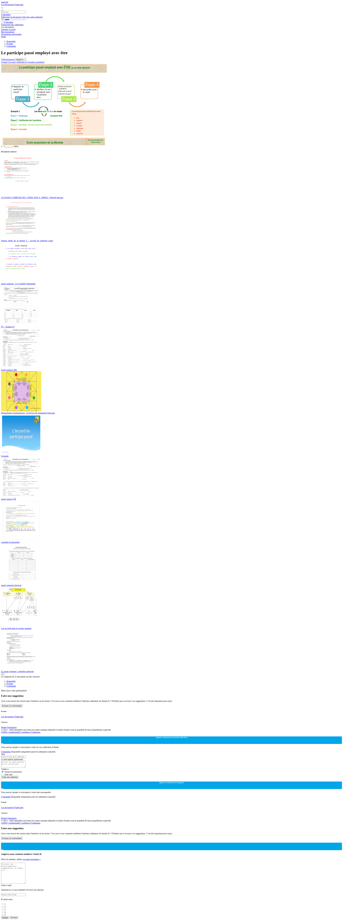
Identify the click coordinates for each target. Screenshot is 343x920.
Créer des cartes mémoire (32, 17)
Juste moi (8, 774)
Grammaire (11, 46)
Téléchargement (8, 59)
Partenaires (12, 727)
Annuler (5, 918)
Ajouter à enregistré (36, 62)
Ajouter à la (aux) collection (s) (14, 62)
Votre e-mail (6, 885)
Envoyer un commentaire (12, 706)
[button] (6, 147)
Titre (3, 754)
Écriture (9, 44)
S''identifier (6, 15)
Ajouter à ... (20, 60)
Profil (3, 37)
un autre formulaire (31, 859)
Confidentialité (14, 732)
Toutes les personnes (13, 772)
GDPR (4, 732)
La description (12, 759)
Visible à (4, 769)
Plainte (4, 727)
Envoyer (14, 918)
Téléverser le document (11, 17)
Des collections (17, 25)
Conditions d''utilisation (30, 732)
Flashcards (18, 4)
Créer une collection (10, 777)
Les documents (7, 4)
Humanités (11, 41)
